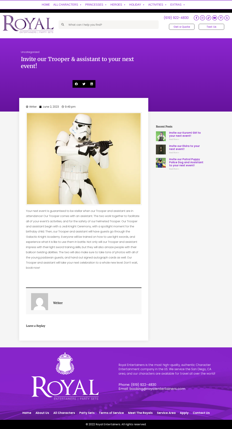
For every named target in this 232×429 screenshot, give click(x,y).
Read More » (174, 139)
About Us (42, 413)
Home (46, 4)
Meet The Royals (140, 413)
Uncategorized (30, 52)
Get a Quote (182, 27)
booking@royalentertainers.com (157, 388)
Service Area (166, 413)
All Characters (65, 4)
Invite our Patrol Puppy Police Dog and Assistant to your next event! (186, 162)
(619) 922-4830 (176, 18)
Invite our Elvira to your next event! (184, 147)
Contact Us (201, 413)
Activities (155, 4)
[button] (76, 84)
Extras (176, 4)
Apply (184, 413)
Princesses (94, 4)
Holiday (135, 4)
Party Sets (87, 413)
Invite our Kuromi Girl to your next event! (185, 134)
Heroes (116, 4)
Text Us (211, 27)
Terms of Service (111, 413)
